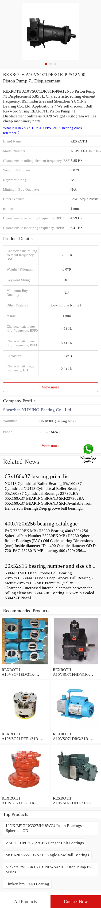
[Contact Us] (89, 454)
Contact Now (76, 901)
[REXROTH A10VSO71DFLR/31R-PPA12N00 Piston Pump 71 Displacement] (76, 793)
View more (50, 387)
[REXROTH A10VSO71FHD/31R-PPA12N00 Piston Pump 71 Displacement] (76, 664)
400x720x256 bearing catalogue (41, 524)
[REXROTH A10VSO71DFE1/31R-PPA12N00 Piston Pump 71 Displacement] (25, 729)
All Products (25, 901)
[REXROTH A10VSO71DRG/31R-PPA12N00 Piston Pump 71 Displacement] (76, 729)
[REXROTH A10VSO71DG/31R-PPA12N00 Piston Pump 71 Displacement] (25, 793)
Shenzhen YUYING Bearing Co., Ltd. (37, 409)
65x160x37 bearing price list (37, 476)
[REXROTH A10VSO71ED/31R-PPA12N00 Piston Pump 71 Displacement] (25, 664)
